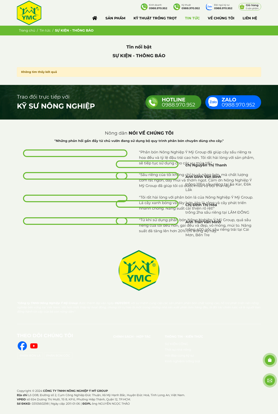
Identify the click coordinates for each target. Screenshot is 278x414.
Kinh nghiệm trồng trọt (182, 361)
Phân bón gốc (58, 355)
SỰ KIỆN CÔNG (176, 344)
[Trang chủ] (94, 18)
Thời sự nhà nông (178, 349)
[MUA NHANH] (270, 360)
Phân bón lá (30, 355)
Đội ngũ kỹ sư (223, 6)
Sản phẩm (115, 18)
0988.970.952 (178, 102)
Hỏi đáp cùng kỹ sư (179, 355)
